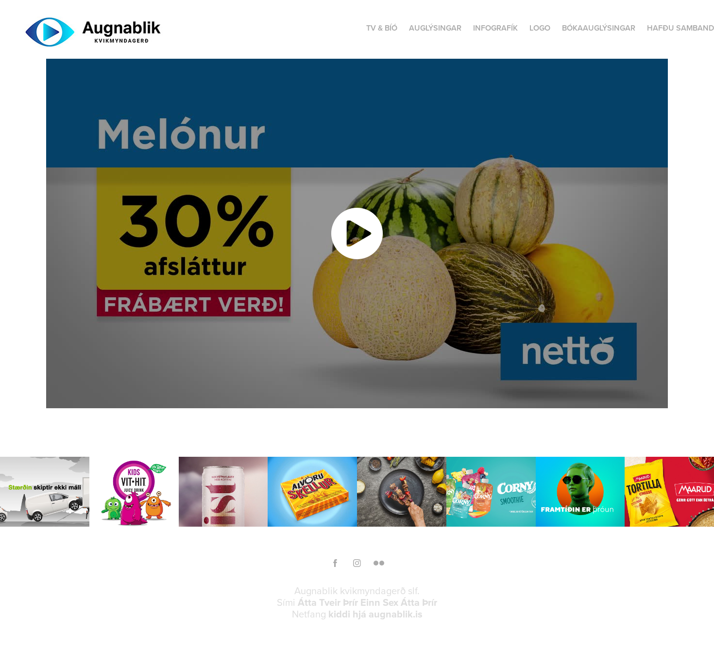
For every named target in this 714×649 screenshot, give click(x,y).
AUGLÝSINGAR (435, 27)
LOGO (539, 27)
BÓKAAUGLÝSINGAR (598, 27)
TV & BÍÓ (381, 27)
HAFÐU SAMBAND (680, 27)
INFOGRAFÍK (495, 27)
